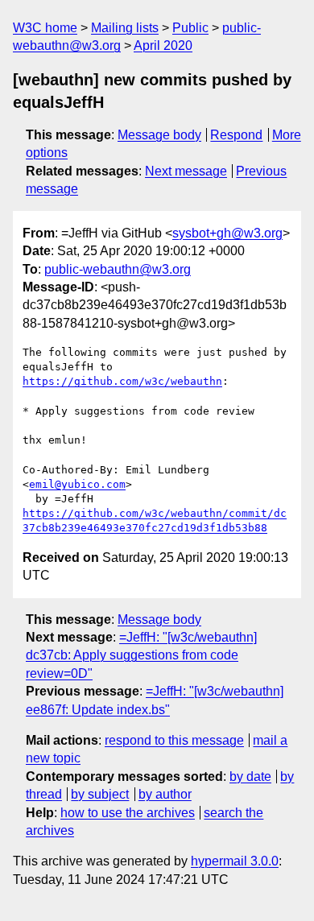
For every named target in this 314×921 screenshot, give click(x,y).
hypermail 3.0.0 (235, 861)
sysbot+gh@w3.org (227, 233)
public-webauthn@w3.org (117, 269)
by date (250, 776)
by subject (100, 794)
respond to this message (174, 740)
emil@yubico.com (77, 484)
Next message (186, 171)
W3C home (45, 28)
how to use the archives (127, 813)
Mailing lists (125, 28)
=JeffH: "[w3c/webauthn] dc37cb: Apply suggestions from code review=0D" (141, 655)
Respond (236, 135)
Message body (159, 135)
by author (165, 794)
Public (190, 28)
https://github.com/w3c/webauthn (122, 381)
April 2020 (163, 45)
